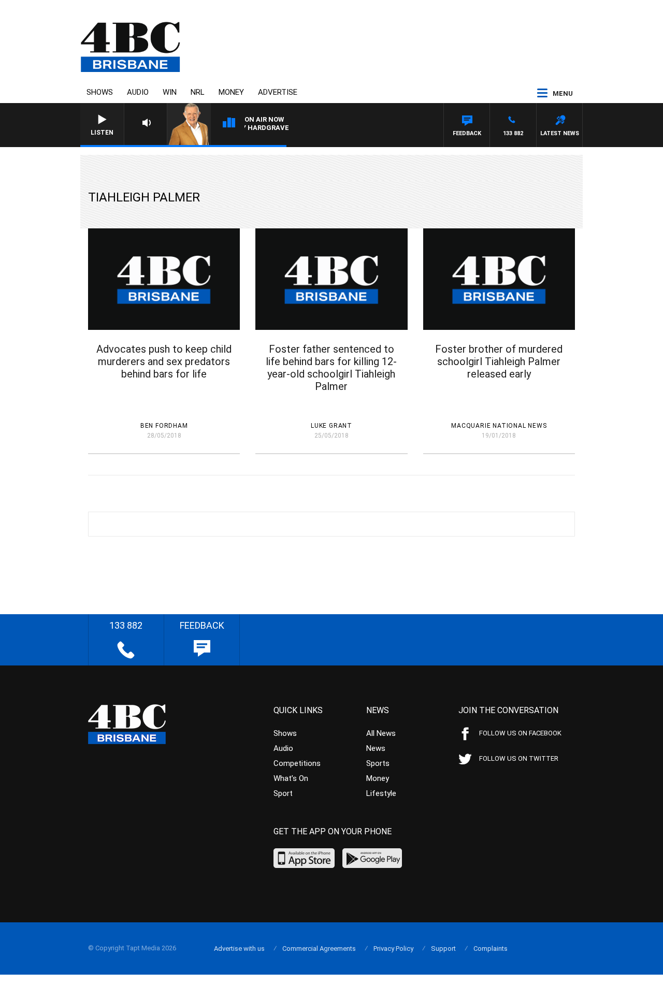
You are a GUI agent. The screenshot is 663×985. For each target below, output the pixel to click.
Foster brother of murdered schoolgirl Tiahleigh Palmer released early (499, 361)
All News (381, 733)
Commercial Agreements (319, 948)
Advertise (277, 92)
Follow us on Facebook (520, 733)
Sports (378, 763)
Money (231, 92)
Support (443, 948)
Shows (100, 92)
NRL (198, 92)
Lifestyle (381, 793)
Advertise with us (239, 948)
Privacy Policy (393, 948)
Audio (138, 92)
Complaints (490, 948)
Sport (283, 793)
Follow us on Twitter (518, 758)
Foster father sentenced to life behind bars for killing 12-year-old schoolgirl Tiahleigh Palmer (331, 368)
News (375, 748)
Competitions (297, 763)
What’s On (290, 778)
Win (170, 92)
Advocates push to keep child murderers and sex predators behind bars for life (164, 361)
